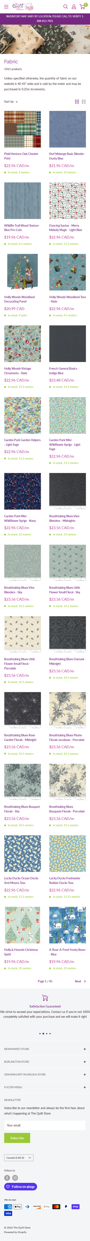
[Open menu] (6, 6)
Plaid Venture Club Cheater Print (21, 156)
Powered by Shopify (15, 1232)
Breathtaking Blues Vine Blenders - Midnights (64, 518)
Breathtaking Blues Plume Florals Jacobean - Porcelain (67, 737)
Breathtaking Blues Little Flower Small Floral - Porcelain (19, 663)
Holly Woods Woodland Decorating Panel (19, 299)
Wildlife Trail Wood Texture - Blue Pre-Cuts (22, 228)
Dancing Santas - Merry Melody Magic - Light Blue (65, 228)
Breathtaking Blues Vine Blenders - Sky (19, 590)
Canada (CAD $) (15, 1157)
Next (78, 981)
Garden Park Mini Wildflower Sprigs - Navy (20, 518)
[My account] (74, 6)
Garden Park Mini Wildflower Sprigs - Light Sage (64, 444)
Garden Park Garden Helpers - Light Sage (22, 442)
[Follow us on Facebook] (7, 1178)
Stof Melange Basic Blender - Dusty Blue (67, 156)
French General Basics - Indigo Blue (64, 371)
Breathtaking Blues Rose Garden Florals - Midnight (20, 737)
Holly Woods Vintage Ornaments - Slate (17, 371)
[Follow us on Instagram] (15, 1178)
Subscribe (17, 1138)
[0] (82, 6)
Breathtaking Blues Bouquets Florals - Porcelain (67, 809)
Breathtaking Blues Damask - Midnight (67, 661)
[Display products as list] (84, 101)
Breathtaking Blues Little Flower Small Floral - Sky (64, 590)
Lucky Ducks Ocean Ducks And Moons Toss (21, 880)
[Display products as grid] (77, 101)
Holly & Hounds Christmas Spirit (21, 952)
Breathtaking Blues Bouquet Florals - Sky (22, 809)
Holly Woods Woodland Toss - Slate (67, 299)
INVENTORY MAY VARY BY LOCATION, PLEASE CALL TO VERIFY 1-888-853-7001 (45, 19)
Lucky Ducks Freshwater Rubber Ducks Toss (64, 880)
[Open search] (65, 6)
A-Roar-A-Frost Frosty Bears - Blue (67, 952)
